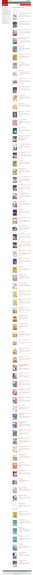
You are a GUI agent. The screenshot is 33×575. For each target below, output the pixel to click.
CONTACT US (28, 4)
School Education (5, 7)
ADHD (3, 16)
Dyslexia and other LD (5, 9)
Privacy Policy (15, 574)
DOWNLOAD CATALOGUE (23, 4)
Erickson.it (9, 0)
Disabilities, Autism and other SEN (6, 14)
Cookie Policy (18, 574)
